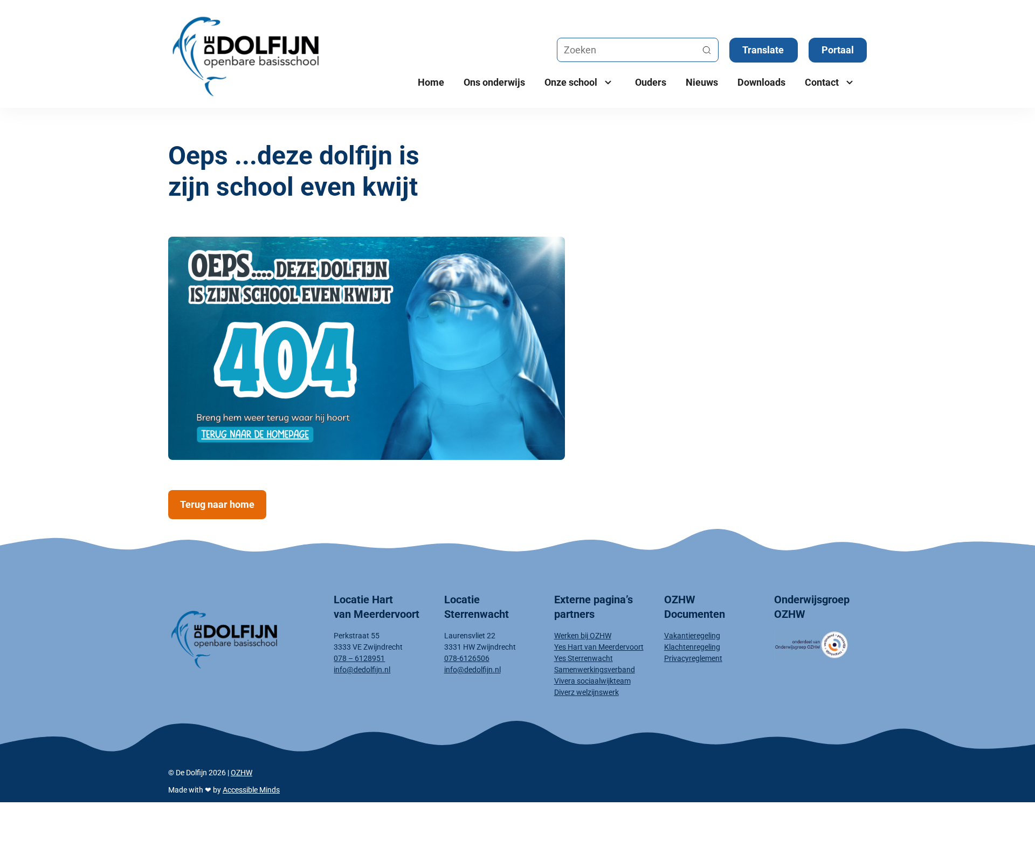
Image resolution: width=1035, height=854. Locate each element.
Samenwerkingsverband (594, 669)
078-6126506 (466, 658)
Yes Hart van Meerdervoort (599, 647)
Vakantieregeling (692, 635)
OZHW (241, 772)
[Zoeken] (706, 50)
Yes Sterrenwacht (583, 658)
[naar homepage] (242, 638)
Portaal (838, 50)
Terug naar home (217, 504)
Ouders (650, 82)
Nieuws (702, 82)
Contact (822, 82)
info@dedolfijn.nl (362, 669)
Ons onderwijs (494, 82)
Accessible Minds (251, 790)
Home (431, 82)
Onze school (570, 82)
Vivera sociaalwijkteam (592, 681)
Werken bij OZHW (582, 635)
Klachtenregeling (692, 647)
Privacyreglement (693, 658)
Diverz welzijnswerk (586, 692)
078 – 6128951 (359, 658)
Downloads (761, 82)
